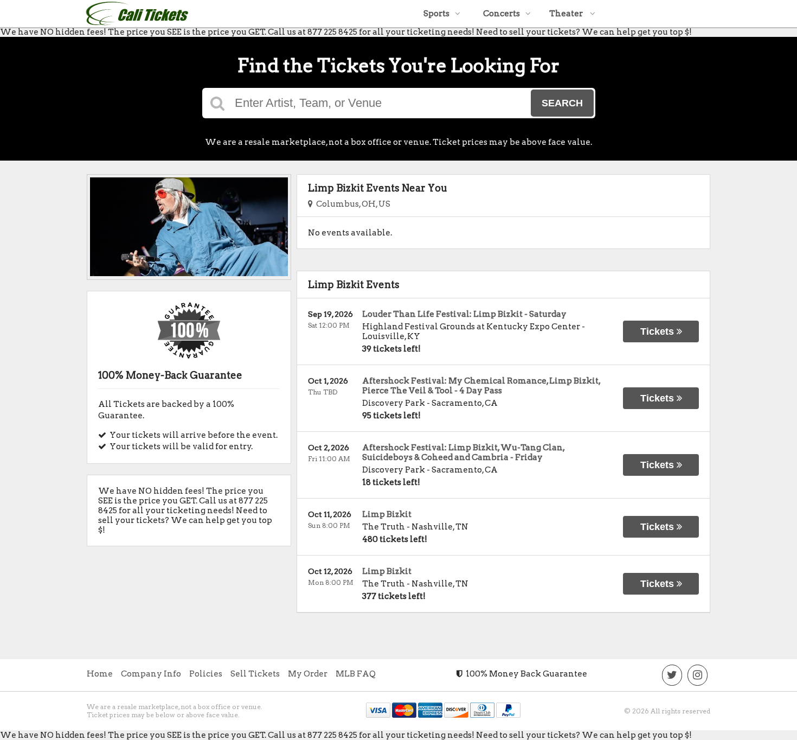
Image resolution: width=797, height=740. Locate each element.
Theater (566, 13)
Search (562, 103)
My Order (307, 674)
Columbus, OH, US (351, 204)
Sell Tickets (255, 674)
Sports (436, 13)
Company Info (151, 674)
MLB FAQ (356, 674)
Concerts (501, 13)
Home (100, 674)
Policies (205, 674)
